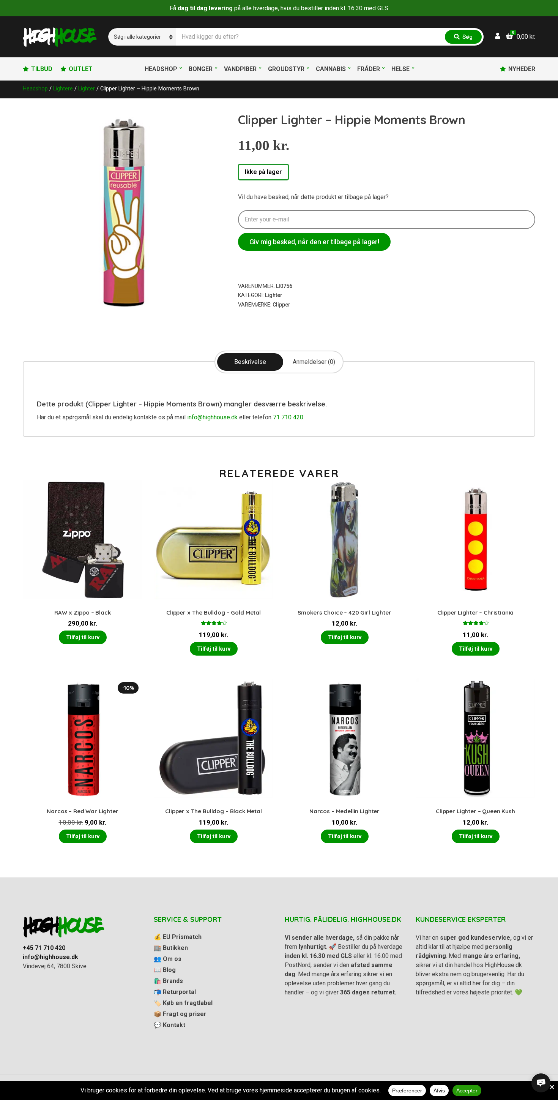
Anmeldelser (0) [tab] (314, 361)
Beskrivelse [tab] (250, 361)
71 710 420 (288, 417)
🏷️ (183, 1003)
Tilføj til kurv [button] (82, 637)
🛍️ (168, 981)
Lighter (86, 88)
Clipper (281, 305)
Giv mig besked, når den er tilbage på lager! (314, 242)
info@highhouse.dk (212, 417)
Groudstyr (286, 69)
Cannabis (331, 69)
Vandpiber (240, 69)
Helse (400, 69)
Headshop (161, 69)
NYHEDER (521, 69)
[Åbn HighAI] (540, 1082)
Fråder (368, 69)
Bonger (201, 69)
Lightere (63, 88)
